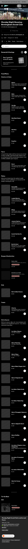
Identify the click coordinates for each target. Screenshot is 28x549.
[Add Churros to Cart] (24, 314)
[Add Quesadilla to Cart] (24, 192)
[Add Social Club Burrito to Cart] (24, 238)
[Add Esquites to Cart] (24, 145)
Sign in (24, 6)
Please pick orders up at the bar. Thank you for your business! (11, 2)
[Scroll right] (25, 52)
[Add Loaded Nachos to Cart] (24, 204)
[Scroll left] (22, 52)
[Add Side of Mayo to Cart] (24, 359)
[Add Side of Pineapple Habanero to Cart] (24, 417)
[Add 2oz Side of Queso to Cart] (24, 336)
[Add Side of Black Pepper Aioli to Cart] (24, 371)
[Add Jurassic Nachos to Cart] (24, 227)
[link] (9, 41)
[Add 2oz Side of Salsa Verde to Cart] (24, 394)
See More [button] (24, 1)
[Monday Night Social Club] (6, 6)
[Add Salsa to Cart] (24, 100)
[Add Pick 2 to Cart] (24, 170)
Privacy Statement (15, 540)
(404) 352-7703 (5, 522)
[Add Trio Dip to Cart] (24, 111)
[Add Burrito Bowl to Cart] (24, 250)
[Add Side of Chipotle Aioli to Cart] (24, 382)
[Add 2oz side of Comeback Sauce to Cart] (24, 462)
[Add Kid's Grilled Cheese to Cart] (24, 296)
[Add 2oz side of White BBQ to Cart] (24, 474)
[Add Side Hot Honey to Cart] (24, 485)
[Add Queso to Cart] (24, 88)
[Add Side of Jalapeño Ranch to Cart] (24, 428)
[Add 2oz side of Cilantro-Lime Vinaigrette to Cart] (24, 451)
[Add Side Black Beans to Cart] (24, 122)
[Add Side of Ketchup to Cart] (24, 348)
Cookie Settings (5, 541)
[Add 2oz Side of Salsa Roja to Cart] (24, 405)
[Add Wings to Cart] (24, 215)
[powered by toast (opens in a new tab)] (8, 536)
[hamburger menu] (2, 5)
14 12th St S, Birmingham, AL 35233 (10, 524)
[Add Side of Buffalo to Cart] (24, 439)
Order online (5, 530)
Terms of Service (6, 540)
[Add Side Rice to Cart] (24, 134)
